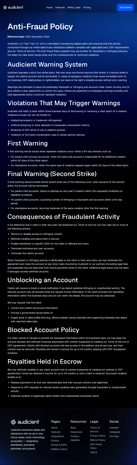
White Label (73, 7)
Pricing (87, 7)
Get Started (125, 7)
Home (49, 7)
